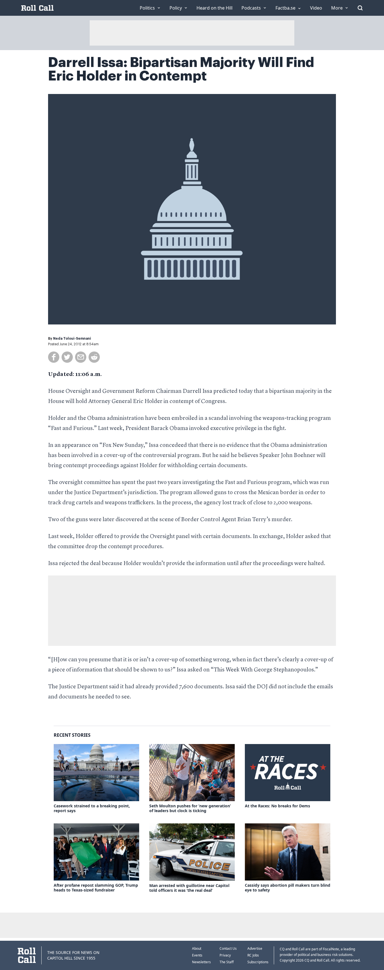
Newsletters (201, 962)
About (196, 948)
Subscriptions (257, 962)
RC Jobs (253, 955)
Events (197, 955)
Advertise (254, 948)
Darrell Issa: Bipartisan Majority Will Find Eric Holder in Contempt (181, 69)
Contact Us (228, 948)
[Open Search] (360, 8)
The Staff (227, 962)
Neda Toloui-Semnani (72, 338)
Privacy (225, 955)
